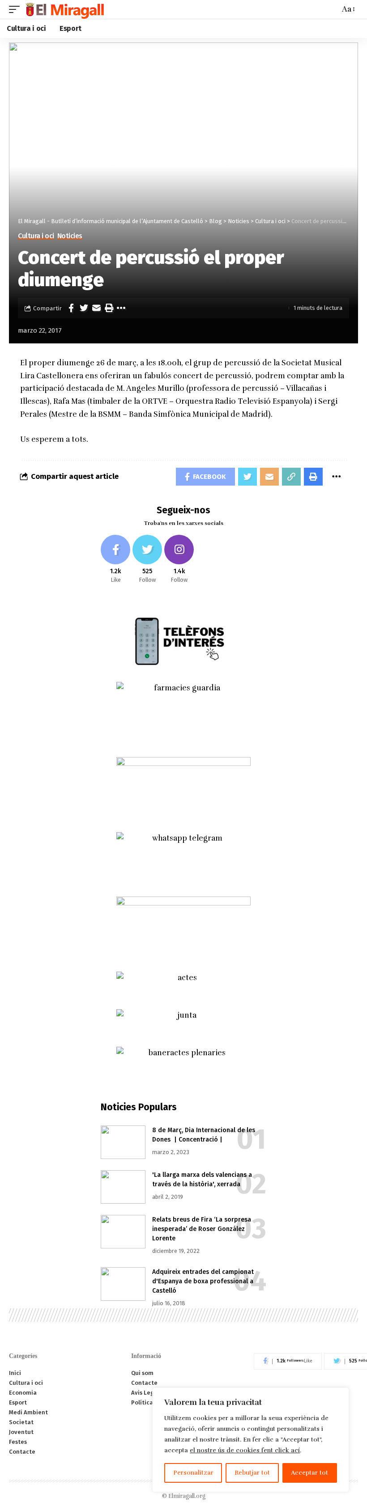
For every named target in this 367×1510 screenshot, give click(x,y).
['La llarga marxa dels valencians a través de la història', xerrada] (123, 1187)
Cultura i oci (36, 236)
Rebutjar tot (252, 1472)
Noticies (69, 236)
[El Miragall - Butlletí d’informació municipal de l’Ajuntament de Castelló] (64, 9)
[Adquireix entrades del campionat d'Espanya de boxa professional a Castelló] (123, 1284)
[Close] (339, 1395)
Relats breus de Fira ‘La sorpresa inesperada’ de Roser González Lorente (201, 1229)
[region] (250, 1439)
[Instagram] (179, 559)
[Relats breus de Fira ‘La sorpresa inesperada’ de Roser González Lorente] (123, 1231)
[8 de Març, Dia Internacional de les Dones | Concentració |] (123, 1142)
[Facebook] (115, 559)
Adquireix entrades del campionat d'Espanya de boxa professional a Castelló (203, 1281)
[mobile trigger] (16, 9)
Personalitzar (193, 1472)
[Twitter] (147, 559)
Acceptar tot (309, 1472)
